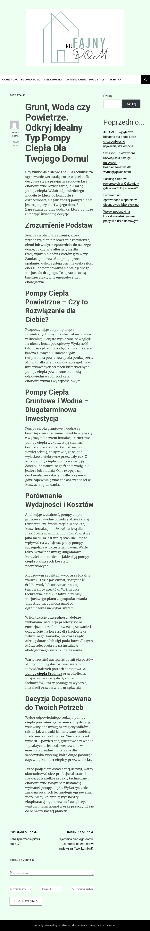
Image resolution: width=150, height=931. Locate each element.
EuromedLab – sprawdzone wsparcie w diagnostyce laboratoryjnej (121, 199)
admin (15, 136)
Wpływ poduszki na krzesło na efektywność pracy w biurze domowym (120, 216)
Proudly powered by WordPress (52, 925)
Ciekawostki (53, 79)
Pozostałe (96, 79)
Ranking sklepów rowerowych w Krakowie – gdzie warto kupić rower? (121, 183)
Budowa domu (30, 79)
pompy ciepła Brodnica (43, 673)
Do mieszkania (75, 79)
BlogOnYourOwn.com (103, 925)
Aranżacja (10, 79)
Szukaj (107, 96)
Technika (114, 79)
